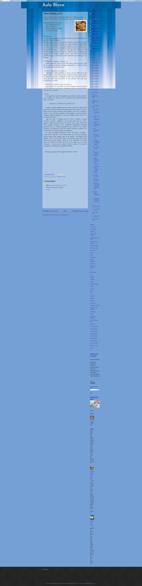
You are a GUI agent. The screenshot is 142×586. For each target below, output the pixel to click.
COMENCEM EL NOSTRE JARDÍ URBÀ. (96, 169)
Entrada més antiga (80, 211)
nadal (91, 291)
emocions (92, 250)
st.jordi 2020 (93, 334)
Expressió (92, 257)
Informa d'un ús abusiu (94, 355)
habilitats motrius (92, 267)
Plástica (92, 298)
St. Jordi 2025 (94, 327)
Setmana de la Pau (94, 321)
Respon (48, 190)
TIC (91, 350)
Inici (65, 211)
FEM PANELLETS (96, 130)
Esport (92, 253)
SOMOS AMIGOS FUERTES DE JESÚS (96, 161)
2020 (93, 76)
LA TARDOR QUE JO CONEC (96, 153)
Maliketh (76, 583)
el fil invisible (93, 248)
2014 (93, 92)
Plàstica (92, 301)
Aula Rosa (94, 34)
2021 (93, 73)
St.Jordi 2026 (93, 343)
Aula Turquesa (95, 38)
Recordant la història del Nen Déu (92, 475)
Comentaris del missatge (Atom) (60, 215)
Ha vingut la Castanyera (96, 111)
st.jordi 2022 (93, 338)
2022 (93, 71)
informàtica (93, 272)
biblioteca (92, 232)
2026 (93, 60)
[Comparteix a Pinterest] (63, 174)
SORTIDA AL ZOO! (96, 180)
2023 (93, 68)
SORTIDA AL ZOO (95, 176)
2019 (93, 79)
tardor (91, 348)
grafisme (92, 264)
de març (95, 219)
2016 (93, 87)
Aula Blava (53, 5)
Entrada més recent (50, 211)
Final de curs (94, 35)
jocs (91, 275)
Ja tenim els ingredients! (96, 124)
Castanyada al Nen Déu (92, 423)
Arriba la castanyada (96, 136)
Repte (91, 314)
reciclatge (92, 312)
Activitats (92, 227)
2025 (93, 63)
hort (91, 270)
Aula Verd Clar (95, 40)
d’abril (95, 216)
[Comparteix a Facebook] (62, 174)
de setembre (95, 206)
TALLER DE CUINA (96, 147)
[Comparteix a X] (61, 174)
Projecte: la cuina (94, 306)
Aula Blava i (94, 48)
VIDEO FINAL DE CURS (92, 523)
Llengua (92, 279)
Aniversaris (93, 229)
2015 (93, 90)
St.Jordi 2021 (93, 336)
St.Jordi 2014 (93, 329)
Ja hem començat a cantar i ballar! (96, 142)
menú (91, 286)
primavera (93, 303)
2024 (93, 65)
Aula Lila (93, 26)
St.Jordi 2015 (93, 331)
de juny (95, 209)
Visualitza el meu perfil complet (93, 52)
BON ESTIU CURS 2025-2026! (94, 17)
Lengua (92, 277)
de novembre (95, 101)
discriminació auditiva (93, 242)
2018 (93, 82)
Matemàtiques (94, 284)
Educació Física (94, 246)
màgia (92, 282)
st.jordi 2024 (93, 341)
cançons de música (93, 235)
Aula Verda (94, 43)
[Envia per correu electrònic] (58, 174)
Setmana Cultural (92, 317)
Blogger (94, 583)
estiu (91, 255)
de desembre (95, 95)
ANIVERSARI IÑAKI (94, 398)
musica (92, 289)
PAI (91, 294)
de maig (95, 212)
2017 (93, 84)
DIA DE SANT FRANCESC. (96, 194)
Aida (47, 185)
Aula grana (94, 21)
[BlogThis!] (60, 174)
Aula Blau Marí (94, 13)
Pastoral (92, 296)
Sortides (92, 324)
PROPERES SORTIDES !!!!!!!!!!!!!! (96, 200)
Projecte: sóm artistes (93, 308)
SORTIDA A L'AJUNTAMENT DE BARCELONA (96, 186)
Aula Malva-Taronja (94, 28)
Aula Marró (94, 31)
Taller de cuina (61, 177)
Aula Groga (94, 23)
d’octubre (95, 106)
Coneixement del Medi (94, 238)
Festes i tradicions (92, 260)
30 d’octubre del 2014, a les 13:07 (58, 185)
